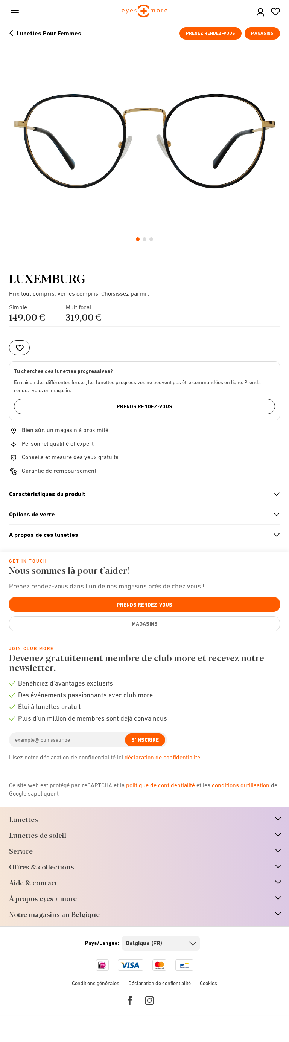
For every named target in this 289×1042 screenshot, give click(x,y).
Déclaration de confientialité (159, 983)
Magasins (262, 33)
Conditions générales (95, 983)
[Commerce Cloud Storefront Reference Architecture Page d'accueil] (144, 11)
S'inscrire (145, 740)
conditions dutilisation (240, 785)
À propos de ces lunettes (141, 535)
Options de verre (141, 514)
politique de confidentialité (160, 785)
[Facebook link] (130, 1000)
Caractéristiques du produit (141, 494)
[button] (260, 13)
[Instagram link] (149, 1000)
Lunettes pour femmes (49, 33)
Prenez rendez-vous (210, 33)
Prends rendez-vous (144, 406)
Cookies (208, 983)
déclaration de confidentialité (162, 757)
